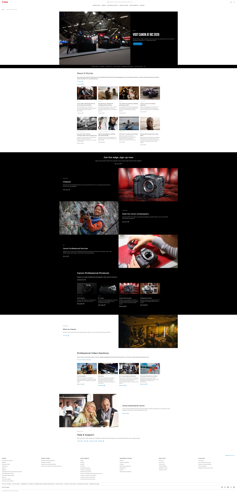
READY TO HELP (80, 431)
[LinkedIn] (227, 487)
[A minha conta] (231, 2)
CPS (144, 66)
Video (120, 295)
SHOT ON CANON (116, 66)
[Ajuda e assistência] (138, 5)
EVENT (134, 30)
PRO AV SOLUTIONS (139, 66)
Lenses (99, 295)
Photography (80, 295)
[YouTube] (234, 487)
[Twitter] (231, 487)
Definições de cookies (94, 483)
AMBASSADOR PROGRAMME (127, 66)
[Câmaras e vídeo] (100, 5)
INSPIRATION (124, 210)
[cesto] (234, 2)
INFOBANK (102, 66)
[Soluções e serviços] (128, 5)
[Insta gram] (224, 487)
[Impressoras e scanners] (118, 5)
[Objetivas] (106, 5)
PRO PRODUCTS (108, 66)
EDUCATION (65, 178)
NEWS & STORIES (95, 66)
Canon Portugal (5, 487)
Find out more (138, 43)
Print (141, 295)
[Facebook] (221, 487)
